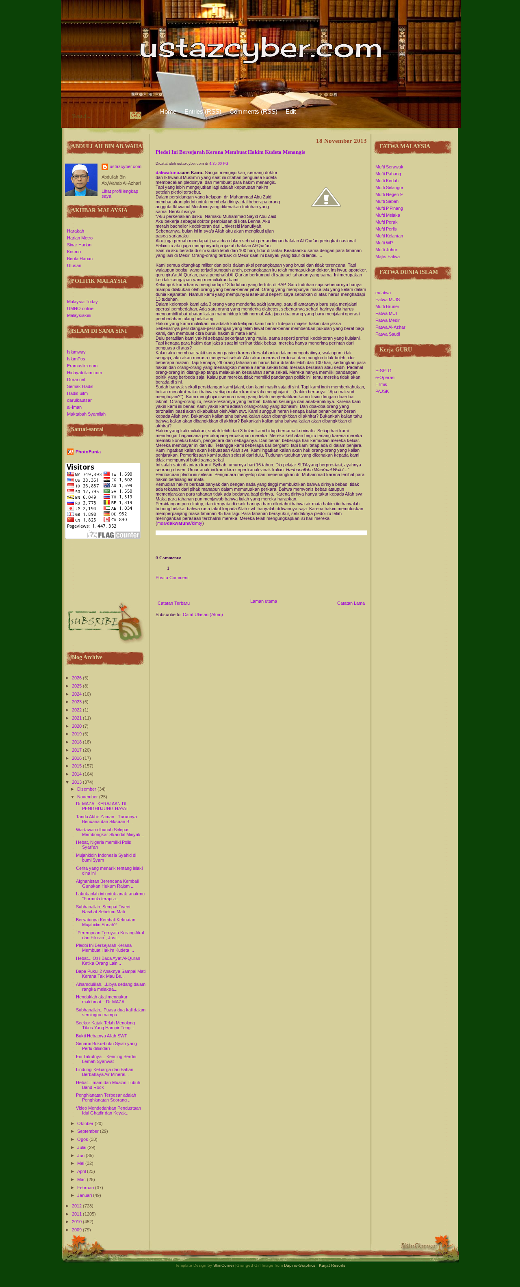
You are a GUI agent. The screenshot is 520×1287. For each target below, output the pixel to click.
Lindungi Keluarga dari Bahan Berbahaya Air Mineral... (104, 1072)
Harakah (75, 231)
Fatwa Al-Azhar (390, 327)
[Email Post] (156, 546)
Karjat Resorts (332, 1265)
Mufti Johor (386, 249)
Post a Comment (172, 577)
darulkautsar (79, 400)
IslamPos (76, 358)
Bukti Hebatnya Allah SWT (101, 1035)
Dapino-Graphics (299, 1265)
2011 (77, 1214)
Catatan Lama (351, 603)
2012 (77, 1205)
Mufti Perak (386, 222)
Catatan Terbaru (174, 603)
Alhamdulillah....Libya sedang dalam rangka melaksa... (110, 987)
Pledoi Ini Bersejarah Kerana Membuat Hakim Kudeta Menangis (230, 152)
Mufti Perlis (386, 228)
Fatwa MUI (386, 313)
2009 (77, 1229)
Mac (82, 1179)
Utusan (74, 265)
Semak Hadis (80, 386)
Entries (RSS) (202, 111)
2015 (77, 765)
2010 (77, 1221)
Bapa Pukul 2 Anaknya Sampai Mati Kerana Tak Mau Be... (110, 974)
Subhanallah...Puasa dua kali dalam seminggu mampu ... (110, 1012)
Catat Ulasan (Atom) (203, 614)
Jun (81, 1155)
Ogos (83, 1139)
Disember (87, 789)
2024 (77, 694)
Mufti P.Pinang (389, 208)
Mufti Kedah (387, 180)
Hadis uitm (77, 393)
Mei (81, 1163)
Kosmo (74, 251)
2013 (77, 782)
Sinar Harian (79, 244)
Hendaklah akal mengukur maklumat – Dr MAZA (102, 999)
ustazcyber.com (125, 166)
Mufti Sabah (387, 201)
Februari (86, 1187)
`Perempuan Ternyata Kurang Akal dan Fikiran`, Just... (110, 935)
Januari (85, 1195)
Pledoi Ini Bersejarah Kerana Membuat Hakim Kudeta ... (105, 948)
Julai (82, 1147)
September (88, 1131)
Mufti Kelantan (389, 235)
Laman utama (263, 601)
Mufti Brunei (387, 306)
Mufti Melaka (387, 215)
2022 (77, 709)
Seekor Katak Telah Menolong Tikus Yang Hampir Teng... (105, 1025)
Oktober (86, 1123)
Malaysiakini (79, 315)
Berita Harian (80, 258)
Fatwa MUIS (387, 299)
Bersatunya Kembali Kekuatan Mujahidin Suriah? (105, 922)
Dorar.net (76, 379)
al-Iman (74, 407)
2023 (77, 701)
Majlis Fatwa (387, 256)
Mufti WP (384, 242)
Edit (291, 111)
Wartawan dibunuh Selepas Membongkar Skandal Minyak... (110, 832)
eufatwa (383, 292)
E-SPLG (383, 370)
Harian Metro (80, 237)
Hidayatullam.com (84, 372)
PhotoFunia (88, 451)
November (88, 796)
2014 (77, 774)
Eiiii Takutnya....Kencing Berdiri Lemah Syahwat (106, 1059)
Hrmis (381, 384)
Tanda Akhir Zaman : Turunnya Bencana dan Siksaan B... (106, 819)
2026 (77, 677)
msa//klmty (179, 523)
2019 (77, 733)
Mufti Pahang (388, 173)
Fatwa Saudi (387, 334)
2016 (77, 758)
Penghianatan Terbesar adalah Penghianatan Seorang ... (106, 1097)
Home (168, 111)
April (82, 1171)
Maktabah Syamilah (86, 414)
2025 (77, 685)
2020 (77, 726)
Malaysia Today (82, 301)
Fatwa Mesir (387, 320)
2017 (77, 750)
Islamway (76, 351)
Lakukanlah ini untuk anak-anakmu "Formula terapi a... (110, 896)
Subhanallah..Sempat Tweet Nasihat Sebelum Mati (103, 909)
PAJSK (382, 391)
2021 (77, 718)
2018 (77, 741)
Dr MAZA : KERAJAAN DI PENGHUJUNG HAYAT (102, 806)
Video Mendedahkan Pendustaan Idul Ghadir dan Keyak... (108, 1110)
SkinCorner (223, 1265)
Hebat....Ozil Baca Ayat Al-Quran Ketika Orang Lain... (108, 961)
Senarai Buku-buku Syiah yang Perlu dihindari (106, 1046)
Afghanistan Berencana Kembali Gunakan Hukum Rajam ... (107, 883)
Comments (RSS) (253, 111)
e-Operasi (385, 377)
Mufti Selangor (389, 187)
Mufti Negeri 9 (389, 194)
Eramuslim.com (82, 365)
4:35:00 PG (218, 164)
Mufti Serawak (389, 166)
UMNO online (80, 308)
